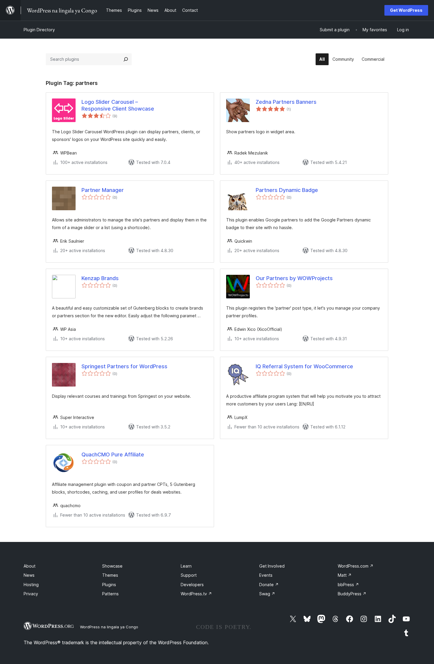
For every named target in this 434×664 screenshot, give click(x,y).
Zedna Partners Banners (286, 102)
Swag (267, 593)
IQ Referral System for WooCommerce (304, 366)
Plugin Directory (39, 29)
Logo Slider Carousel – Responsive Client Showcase (117, 105)
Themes (110, 575)
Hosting (31, 584)
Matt (345, 575)
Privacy (31, 593)
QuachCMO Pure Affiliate (112, 454)
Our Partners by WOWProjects (294, 278)
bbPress (348, 584)
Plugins (109, 584)
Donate (269, 584)
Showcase (112, 565)
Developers (192, 584)
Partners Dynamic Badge (287, 190)
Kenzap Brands (100, 278)
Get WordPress (406, 10)
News (29, 575)
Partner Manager (102, 190)
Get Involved (272, 565)
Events (266, 575)
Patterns (110, 593)
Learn (186, 565)
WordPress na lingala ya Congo (109, 626)
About (29, 565)
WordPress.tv (196, 593)
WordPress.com (355, 565)
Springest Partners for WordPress (124, 366)
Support (189, 575)
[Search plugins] (126, 59)
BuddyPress (352, 593)
